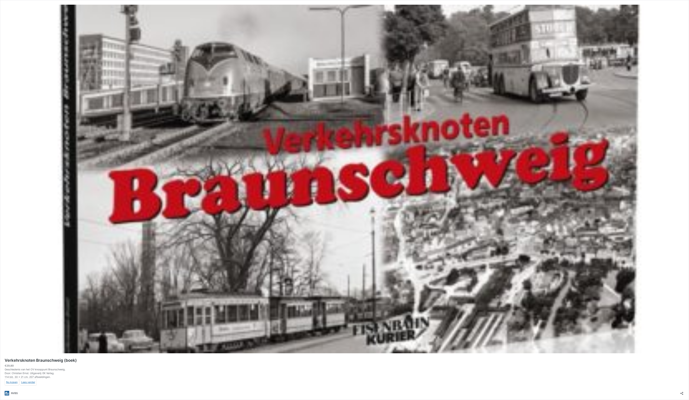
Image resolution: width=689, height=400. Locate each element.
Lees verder (28, 382)
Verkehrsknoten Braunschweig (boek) (41, 360)
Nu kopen (12, 382)
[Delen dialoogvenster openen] (681, 392)
